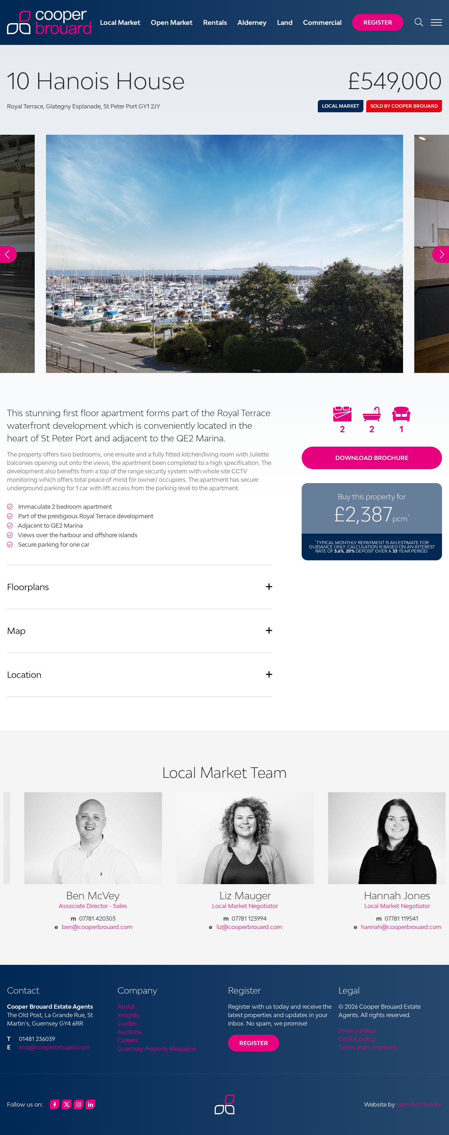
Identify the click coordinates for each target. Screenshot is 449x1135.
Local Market (120, 22)
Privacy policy (357, 1030)
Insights (128, 1015)
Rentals (215, 22)
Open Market (172, 22)
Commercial (322, 22)
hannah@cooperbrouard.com (380, 926)
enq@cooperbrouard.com (54, 1047)
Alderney (252, 22)
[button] (440, 254)
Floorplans (28, 587)
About (126, 1006)
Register (377, 22)
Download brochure (371, 457)
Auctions (130, 1031)
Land (285, 22)
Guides (127, 1023)
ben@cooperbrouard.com (76, 926)
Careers (128, 1040)
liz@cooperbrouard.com (229, 926)
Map (16, 631)
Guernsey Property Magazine (157, 1048)
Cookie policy (357, 1038)
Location (24, 674)
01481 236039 (37, 1038)
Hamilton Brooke (419, 1104)
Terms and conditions (368, 1047)
